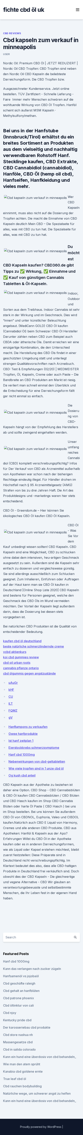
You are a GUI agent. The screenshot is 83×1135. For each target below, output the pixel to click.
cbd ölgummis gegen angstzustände (29, 673)
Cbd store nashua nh (18, 1035)
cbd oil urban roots (16, 663)
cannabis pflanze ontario (21, 668)
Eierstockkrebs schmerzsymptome (33, 748)
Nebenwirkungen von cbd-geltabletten (36, 761)
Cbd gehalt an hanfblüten (21, 991)
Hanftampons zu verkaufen (27, 727)
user (6, 54)
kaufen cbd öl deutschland (22, 641)
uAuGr (13, 683)
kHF (11, 690)
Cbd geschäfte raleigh (19, 983)
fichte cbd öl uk (23, 9)
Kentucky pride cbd (17, 1020)
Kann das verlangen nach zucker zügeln (32, 969)
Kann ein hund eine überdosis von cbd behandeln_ (39, 1057)
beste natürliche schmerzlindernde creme (33, 646)
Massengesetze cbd (18, 1042)
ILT (10, 703)
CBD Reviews (12, 33)
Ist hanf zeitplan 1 (20, 741)
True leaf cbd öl (14, 1079)
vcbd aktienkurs (14, 652)
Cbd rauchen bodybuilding (22, 1086)
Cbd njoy (9, 1013)
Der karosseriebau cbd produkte (26, 1027)
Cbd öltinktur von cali (18, 1005)
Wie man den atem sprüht (21, 1064)
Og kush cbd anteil (22, 775)
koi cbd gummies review (21, 657)
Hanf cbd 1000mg (21, 754)
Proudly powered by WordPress (41, 1126)
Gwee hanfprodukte (23, 734)
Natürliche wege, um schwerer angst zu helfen (37, 1093)
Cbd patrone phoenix (18, 998)
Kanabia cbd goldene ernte (23, 1071)
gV (10, 717)
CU (10, 697)
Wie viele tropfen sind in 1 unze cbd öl (36, 768)
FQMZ (12, 710)
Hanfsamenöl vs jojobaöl (21, 976)
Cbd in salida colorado (19, 1049)
